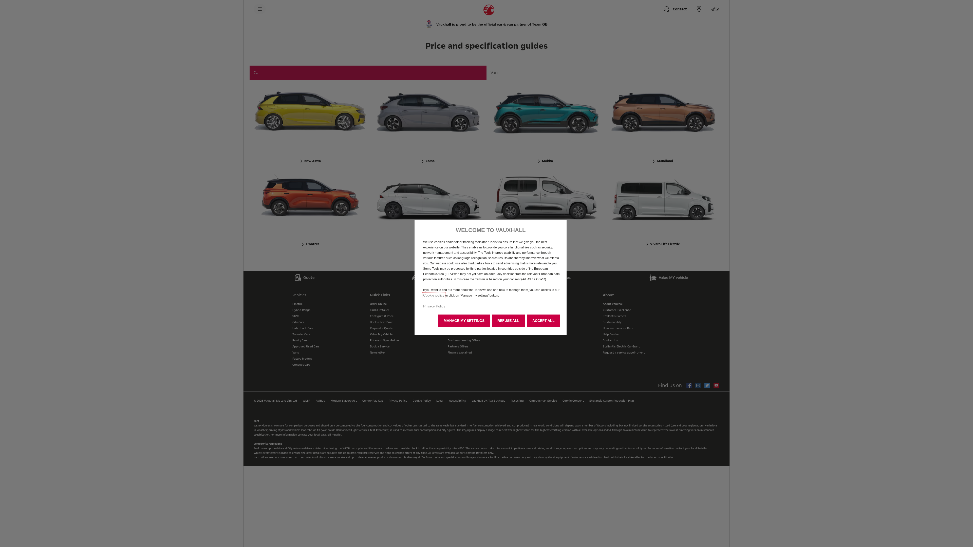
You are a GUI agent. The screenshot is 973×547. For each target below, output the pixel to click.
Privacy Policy (434, 306)
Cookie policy (433, 295)
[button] (464, 321)
